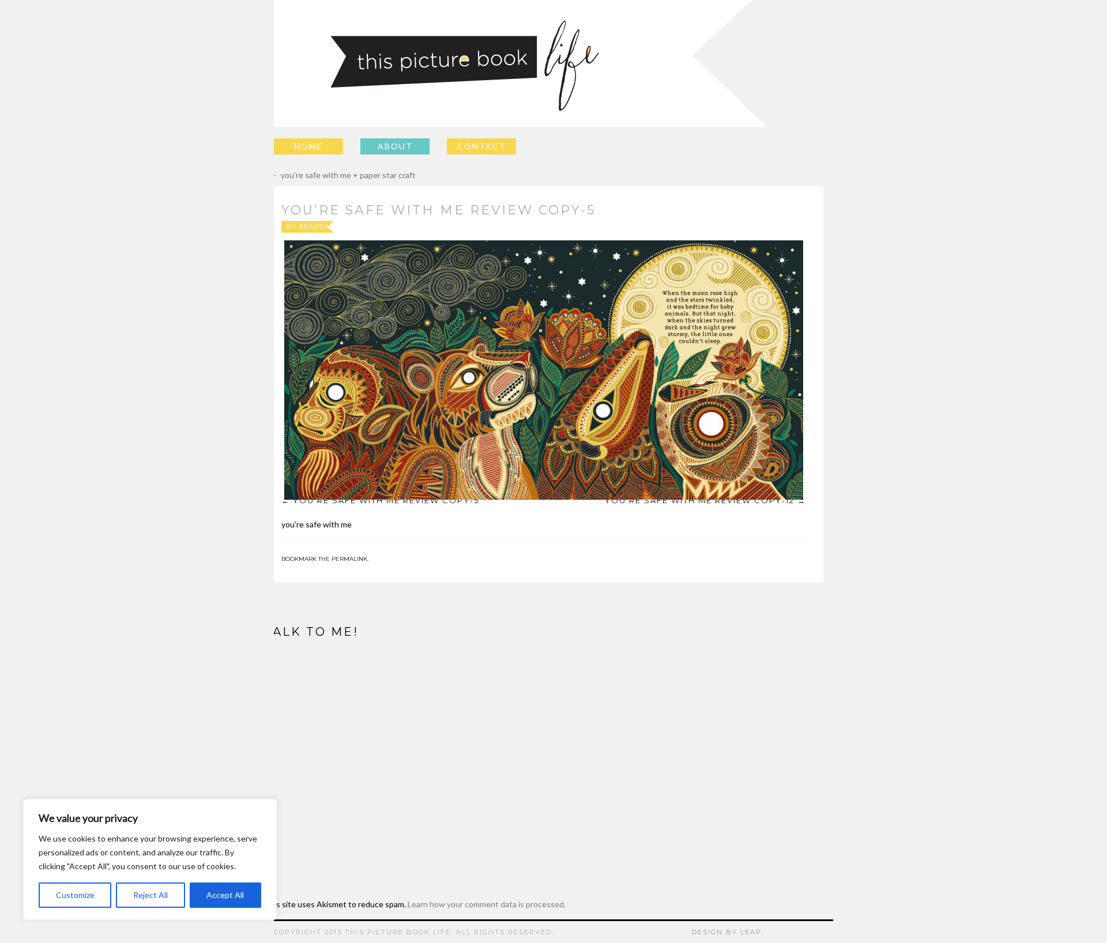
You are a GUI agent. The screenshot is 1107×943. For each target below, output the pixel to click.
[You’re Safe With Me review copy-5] (543, 370)
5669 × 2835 (575, 226)
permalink (349, 559)
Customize (75, 895)
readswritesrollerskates (354, 226)
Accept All (225, 895)
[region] (150, 859)
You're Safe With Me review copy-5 (386, 500)
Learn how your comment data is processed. (487, 904)
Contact (481, 146)
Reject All (150, 895)
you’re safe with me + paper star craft (340, 175)
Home (308, 146)
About (395, 146)
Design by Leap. (728, 932)
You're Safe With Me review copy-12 (700, 500)
